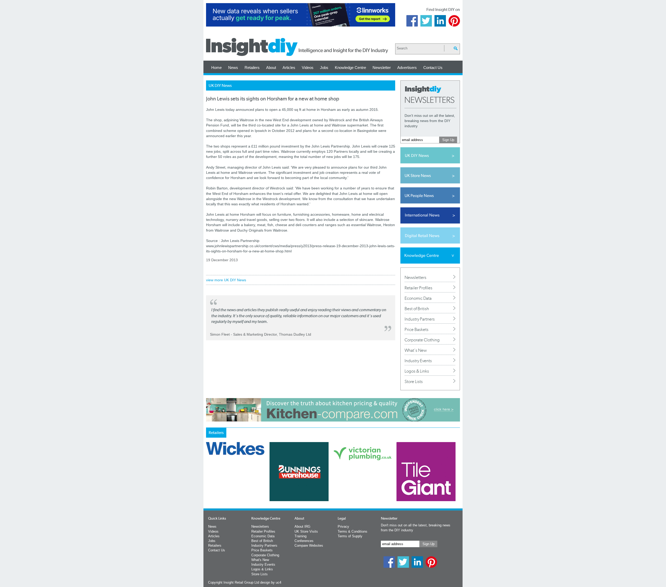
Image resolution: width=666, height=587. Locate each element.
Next (354, 485)
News (233, 67)
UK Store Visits (306, 531)
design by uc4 (270, 582)
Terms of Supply (350, 536)
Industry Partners (420, 319)
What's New (416, 350)
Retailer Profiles (418, 287)
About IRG (302, 526)
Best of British (417, 308)
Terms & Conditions (352, 531)
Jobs (324, 67)
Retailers (252, 67)
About (271, 67)
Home (216, 67)
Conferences (303, 541)
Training (300, 536)
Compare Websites (308, 545)
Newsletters (415, 277)
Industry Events (418, 360)
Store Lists (414, 381)
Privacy (343, 526)
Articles (289, 67)
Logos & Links (417, 371)
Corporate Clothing (422, 339)
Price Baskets (416, 329)
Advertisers (407, 67)
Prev (209, 485)
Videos (307, 67)
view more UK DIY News (226, 280)
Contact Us (433, 67)
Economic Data (418, 298)
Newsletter (382, 67)
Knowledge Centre (350, 67)
